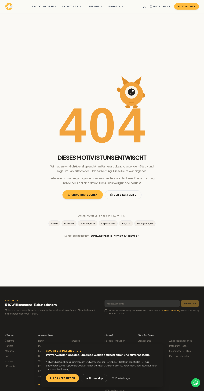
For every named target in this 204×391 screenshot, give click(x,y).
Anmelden (190, 303)
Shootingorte (43, 6)
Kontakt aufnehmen (125, 235)
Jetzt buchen (186, 6)
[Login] (144, 6)
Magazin (114, 6)
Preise (54, 223)
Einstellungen (123, 378)
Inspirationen (108, 223)
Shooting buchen (84, 194)
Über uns (93, 6)
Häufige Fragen (145, 223)
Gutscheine (161, 6)
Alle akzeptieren (62, 378)
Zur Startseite (125, 194)
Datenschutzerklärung (170, 310)
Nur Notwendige (94, 378)
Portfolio (69, 223)
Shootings (70, 6)
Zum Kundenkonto (101, 235)
